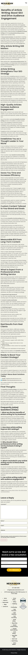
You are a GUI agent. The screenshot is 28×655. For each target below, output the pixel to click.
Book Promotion (13, 610)
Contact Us (5, 606)
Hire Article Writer (23, 490)
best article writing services (8, 78)
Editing (14, 601)
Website (3, 530)
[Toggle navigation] (25, 3)
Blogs (5, 604)
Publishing (14, 603)
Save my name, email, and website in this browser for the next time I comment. (14, 537)
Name (3, 520)
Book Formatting (13, 616)
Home (5, 598)
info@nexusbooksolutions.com (15, 590)
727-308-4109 (15, 588)
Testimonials (5, 602)
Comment (4, 504)
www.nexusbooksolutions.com (14, 380)
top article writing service (17, 61)
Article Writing (8, 490)
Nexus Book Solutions (7, 162)
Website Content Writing (13, 625)
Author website (14, 643)
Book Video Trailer (14, 636)
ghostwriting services (11, 167)
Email (2, 525)
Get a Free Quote (14, 570)
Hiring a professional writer (7, 277)
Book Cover (14, 639)
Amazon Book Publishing (13, 629)
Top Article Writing (5, 491)
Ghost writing (14, 599)
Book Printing (14, 641)
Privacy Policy (14, 653)
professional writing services (16, 33)
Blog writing (14, 623)
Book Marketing (14, 613)
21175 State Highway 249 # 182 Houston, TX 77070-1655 (15, 592)
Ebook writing (14, 620)
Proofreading (14, 607)
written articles (12, 52)
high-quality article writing (15, 396)
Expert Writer (15, 490)
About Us (5, 600)
